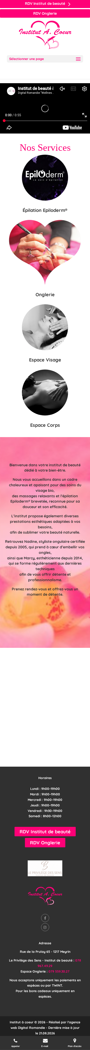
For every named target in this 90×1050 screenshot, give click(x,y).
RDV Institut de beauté (45, 831)
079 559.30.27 (58, 971)
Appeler (15, 1046)
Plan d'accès (74, 1046)
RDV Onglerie (45, 13)
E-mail (45, 1046)
